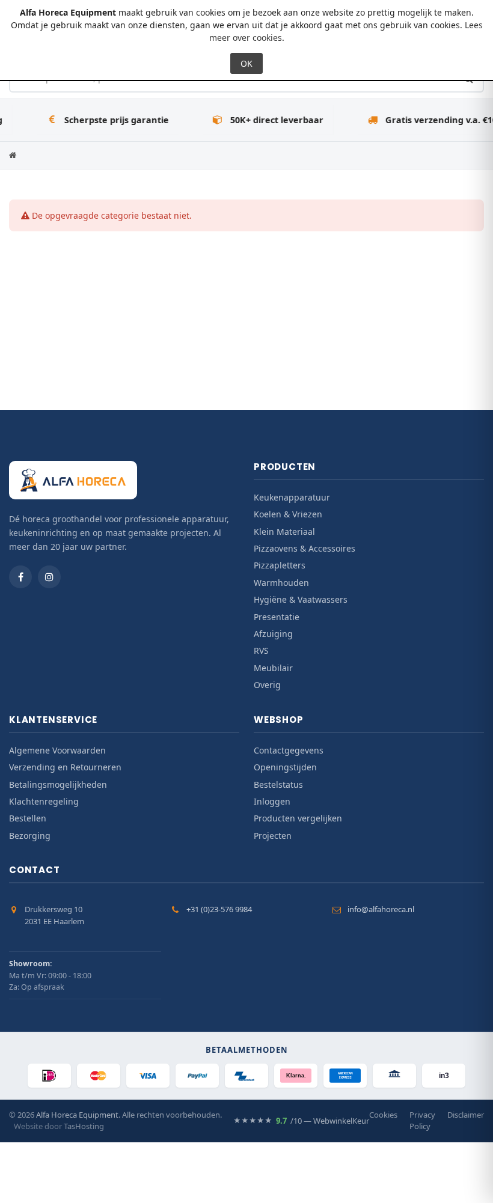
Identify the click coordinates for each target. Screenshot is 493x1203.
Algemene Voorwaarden (57, 750)
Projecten (273, 835)
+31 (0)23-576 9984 (219, 909)
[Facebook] (20, 576)
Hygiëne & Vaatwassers (301, 599)
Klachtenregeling (44, 801)
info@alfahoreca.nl (381, 909)
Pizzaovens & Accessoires (304, 548)
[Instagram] (49, 576)
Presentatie (276, 617)
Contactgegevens (288, 750)
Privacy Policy (422, 1120)
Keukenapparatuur (292, 497)
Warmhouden (281, 582)
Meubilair (273, 668)
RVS (261, 650)
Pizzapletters (279, 565)
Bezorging (30, 835)
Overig (267, 684)
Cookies (383, 1114)
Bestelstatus (278, 784)
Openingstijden (285, 767)
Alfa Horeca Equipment (77, 1114)
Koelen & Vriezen (288, 514)
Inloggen (272, 801)
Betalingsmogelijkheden (58, 784)
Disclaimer (465, 1114)
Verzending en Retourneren (65, 767)
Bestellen (27, 818)
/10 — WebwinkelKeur (301, 1120)
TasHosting (84, 1126)
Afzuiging (273, 633)
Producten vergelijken (298, 818)
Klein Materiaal (284, 531)
